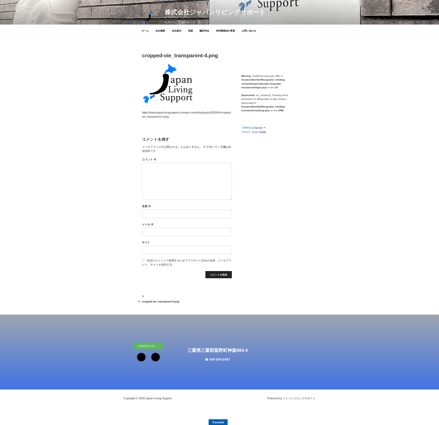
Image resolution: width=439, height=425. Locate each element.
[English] (248, 114)
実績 (190, 30)
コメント (149, 159)
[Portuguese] (252, 118)
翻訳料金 (204, 30)
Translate (262, 132)
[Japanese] (261, 114)
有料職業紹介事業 (225, 30)
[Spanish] (257, 118)
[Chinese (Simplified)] (243, 114)
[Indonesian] (257, 114)
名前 (146, 206)
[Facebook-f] (141, 357)
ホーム (145, 30)
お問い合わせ (249, 30)
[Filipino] (252, 114)
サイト (146, 242)
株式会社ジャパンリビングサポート (215, 12)
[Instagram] (155, 357)
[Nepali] (248, 118)
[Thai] (261, 118)
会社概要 (160, 30)
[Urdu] (266, 118)
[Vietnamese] (243, 122)
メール (148, 224)
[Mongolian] (266, 114)
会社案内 (176, 30)
